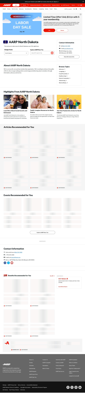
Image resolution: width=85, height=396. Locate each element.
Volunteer (31, 365)
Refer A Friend (45, 368)
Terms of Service (21, 385)
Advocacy (61, 69)
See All (51, 275)
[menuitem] (4, 9)
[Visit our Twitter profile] (8, 262)
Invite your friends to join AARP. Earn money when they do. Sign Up (41, 1)
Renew (62, 30)
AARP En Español (46, 362)
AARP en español (68, 9)
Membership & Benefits (35, 5)
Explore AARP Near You (36, 49)
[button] (80, 9)
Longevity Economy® (74, 376)
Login (78, 5)
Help (74, 9)
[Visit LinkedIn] (80, 387)
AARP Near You (32, 377)
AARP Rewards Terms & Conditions (11, 387)
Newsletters (45, 365)
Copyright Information (25, 387)
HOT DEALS (62, 279)
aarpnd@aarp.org (68, 48)
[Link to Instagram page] (76, 387)
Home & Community (64, 78)
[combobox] (42, 53)
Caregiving (61, 71)
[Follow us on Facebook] (5, 262)
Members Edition (56, 5)
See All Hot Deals (62, 286)
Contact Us (45, 359)
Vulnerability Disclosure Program (39, 387)
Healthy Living (62, 76)
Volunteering (62, 80)
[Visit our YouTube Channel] (12, 262)
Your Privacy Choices (14, 389)
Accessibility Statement (32, 385)
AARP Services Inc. (60, 371)
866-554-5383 (66, 46)
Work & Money (62, 82)
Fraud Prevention (63, 73)
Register (73, 5)
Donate (31, 362)
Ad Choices (5, 389)
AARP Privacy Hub (12, 385)
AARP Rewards (66, 5)
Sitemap (4, 385)
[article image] (16, 108)
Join (49, 30)
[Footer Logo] (12, 364)
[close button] (81, 14)
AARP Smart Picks (47, 5)
